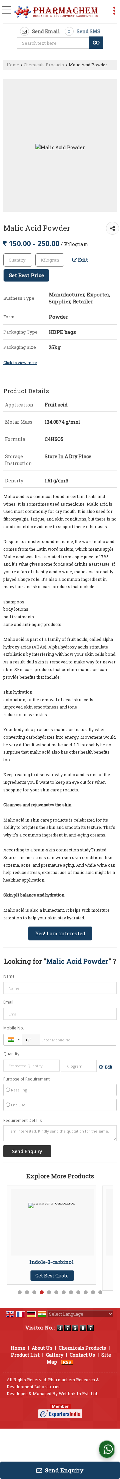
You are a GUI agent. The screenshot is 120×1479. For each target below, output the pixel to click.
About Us (42, 1348)
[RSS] (67, 1362)
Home (13, 64)
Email (8, 1002)
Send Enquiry (64, 1470)
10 (86, 1292)
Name (9, 976)
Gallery (54, 1355)
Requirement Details (22, 1120)
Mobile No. (13, 1028)
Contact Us (82, 1355)
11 (93, 1292)
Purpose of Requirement (26, 1079)
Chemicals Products (44, 64)
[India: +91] (12, 1040)
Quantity (11, 1054)
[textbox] (54, 43)
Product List (25, 1355)
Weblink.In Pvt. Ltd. (78, 1393)
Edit (82, 260)
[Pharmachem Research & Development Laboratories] (56, 12)
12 (100, 1292)
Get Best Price (26, 275)
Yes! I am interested (60, 933)
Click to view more (20, 362)
